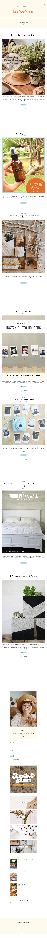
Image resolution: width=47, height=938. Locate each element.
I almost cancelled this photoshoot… (25, 871)
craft (21, 131)
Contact (25, 6)
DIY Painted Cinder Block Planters (23, 576)
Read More (23, 104)
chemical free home (14, 131)
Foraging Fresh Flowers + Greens (23, 35)
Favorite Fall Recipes (22, 884)
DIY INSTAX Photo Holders (23, 311)
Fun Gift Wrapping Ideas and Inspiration (23, 215)
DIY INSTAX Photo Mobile (23, 399)
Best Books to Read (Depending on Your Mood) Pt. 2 (27, 860)
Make (18, 6)
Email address (12, 751)
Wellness (35, 131)
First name (12, 749)
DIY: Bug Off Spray (23, 133)
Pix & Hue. (34, 935)
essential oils (26, 131)
